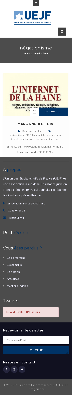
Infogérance (36, 389)
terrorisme (54, 139)
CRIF (28, 135)
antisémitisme (17, 135)
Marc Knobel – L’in (35, 124)
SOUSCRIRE (36, 350)
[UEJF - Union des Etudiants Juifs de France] (32, 17)
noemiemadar (33, 131)
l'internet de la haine (43, 135)
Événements (14, 264)
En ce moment (16, 257)
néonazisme (41, 139)
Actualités (13, 278)
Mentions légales (17, 285)
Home (27, 53)
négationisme (26, 139)
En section (13, 271)
